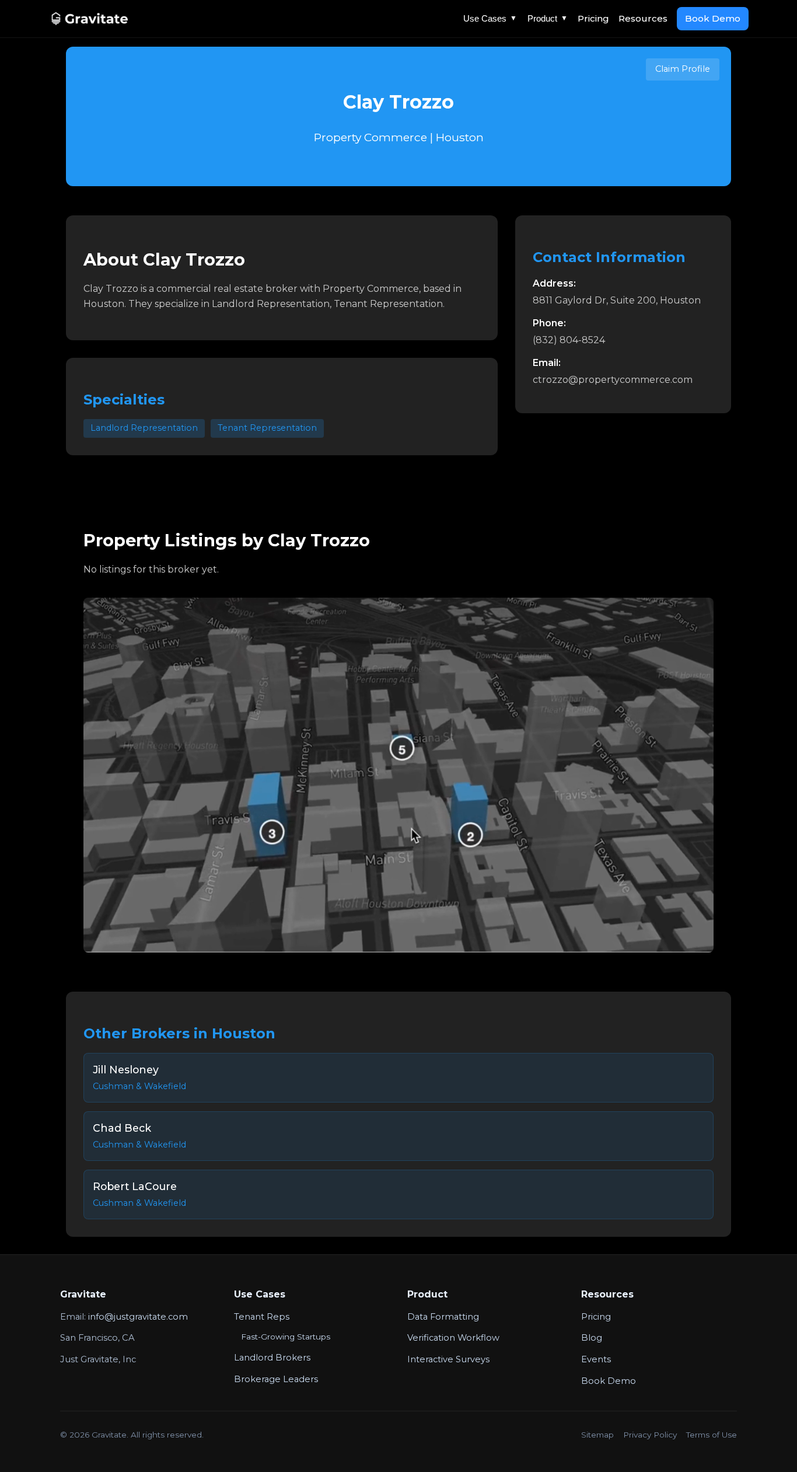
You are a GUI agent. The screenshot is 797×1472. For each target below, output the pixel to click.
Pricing (593, 18)
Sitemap (597, 1434)
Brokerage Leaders (276, 1379)
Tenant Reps (261, 1316)
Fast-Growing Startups (285, 1336)
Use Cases (490, 18)
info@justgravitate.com (138, 1316)
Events (596, 1359)
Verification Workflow (453, 1338)
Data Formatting (443, 1316)
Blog (591, 1338)
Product (547, 18)
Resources (642, 18)
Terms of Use (711, 1434)
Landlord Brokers (272, 1357)
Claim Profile (682, 69)
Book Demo (712, 18)
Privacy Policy (650, 1434)
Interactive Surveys (448, 1359)
